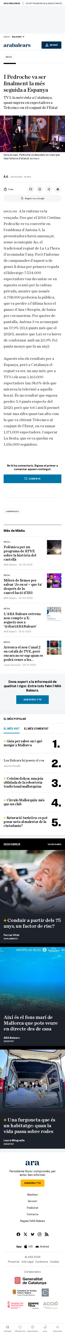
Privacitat (14, 1261)
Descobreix (12, 844)
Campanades (12, 511)
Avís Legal (27, 1261)
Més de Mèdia (14, 530)
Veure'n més (54, 844)
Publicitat (32, 1207)
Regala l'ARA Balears (32, 1220)
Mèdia (9, 57)
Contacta (32, 1214)
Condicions (41, 1261)
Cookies (54, 1261)
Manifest (32, 1194)
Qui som (32, 1201)
